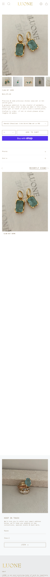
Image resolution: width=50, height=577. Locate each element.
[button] (8, 4)
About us (4, 158)
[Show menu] (3, 4)
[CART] (46, 4)
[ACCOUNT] (41, 4)
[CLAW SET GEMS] (25, 201)
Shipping (4, 151)
